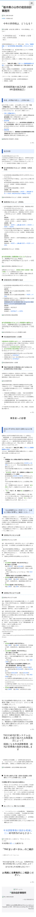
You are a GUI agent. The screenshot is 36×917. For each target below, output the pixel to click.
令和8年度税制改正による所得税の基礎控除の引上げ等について (18, 161)
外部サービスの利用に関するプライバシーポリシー (20, 905)
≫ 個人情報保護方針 (28, 899)
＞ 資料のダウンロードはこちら (10, 855)
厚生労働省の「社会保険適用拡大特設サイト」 (17, 720)
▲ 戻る (32, 142)
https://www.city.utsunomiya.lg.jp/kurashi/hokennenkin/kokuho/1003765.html (19, 680)
